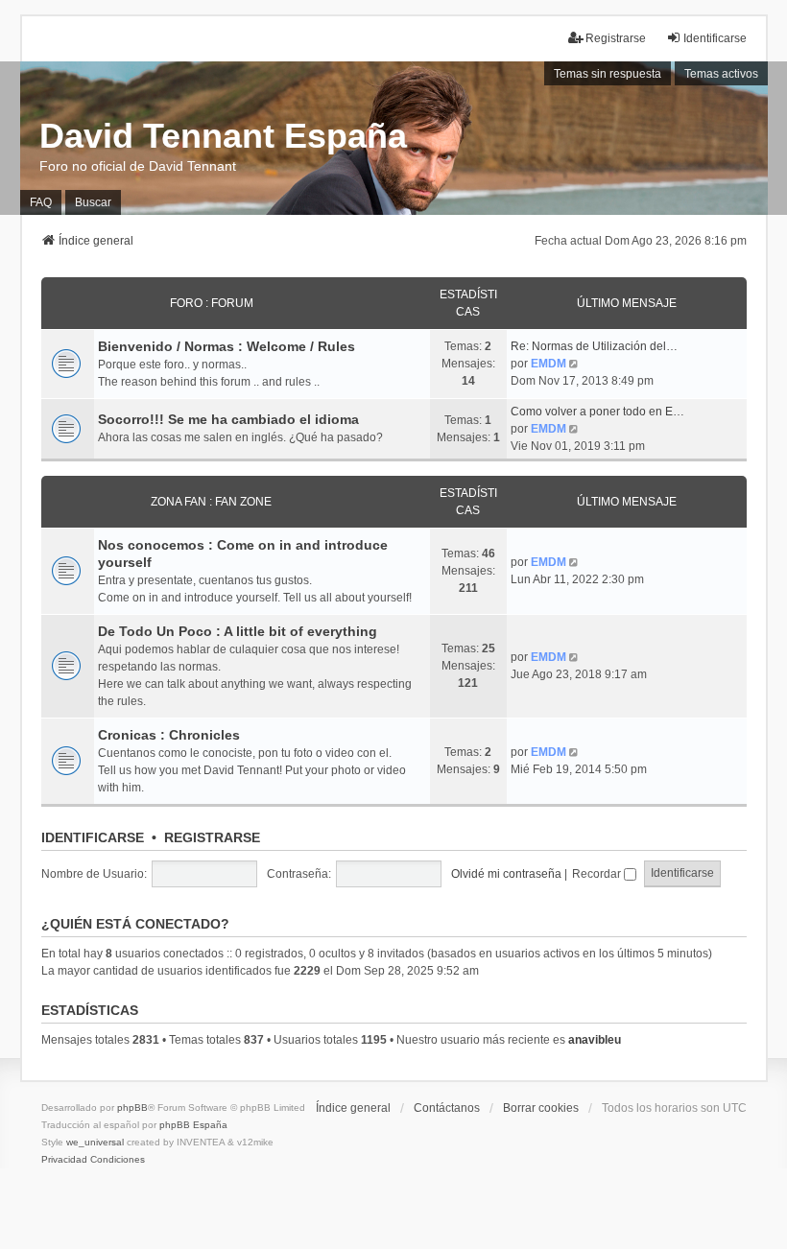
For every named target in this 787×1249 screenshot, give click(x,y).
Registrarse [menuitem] (615, 38)
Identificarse (92, 837)
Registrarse (212, 837)
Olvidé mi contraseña (506, 874)
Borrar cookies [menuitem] (541, 1108)
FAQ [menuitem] (41, 202)
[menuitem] (64, 1159)
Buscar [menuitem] (93, 202)
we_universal (95, 1142)
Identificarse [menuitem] (715, 38)
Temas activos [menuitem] (721, 74)
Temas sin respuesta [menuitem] (607, 74)
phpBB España (193, 1124)
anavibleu (594, 1040)
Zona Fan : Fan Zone (211, 501)
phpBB (132, 1107)
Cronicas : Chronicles (169, 734)
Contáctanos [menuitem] (447, 1108)
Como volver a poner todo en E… (597, 411)
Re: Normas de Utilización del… (594, 346)
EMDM (548, 363)
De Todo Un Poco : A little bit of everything (237, 631)
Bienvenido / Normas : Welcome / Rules (226, 346)
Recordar (598, 874)
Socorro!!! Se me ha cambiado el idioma (228, 419)
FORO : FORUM (211, 303)
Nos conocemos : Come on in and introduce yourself (243, 553)
